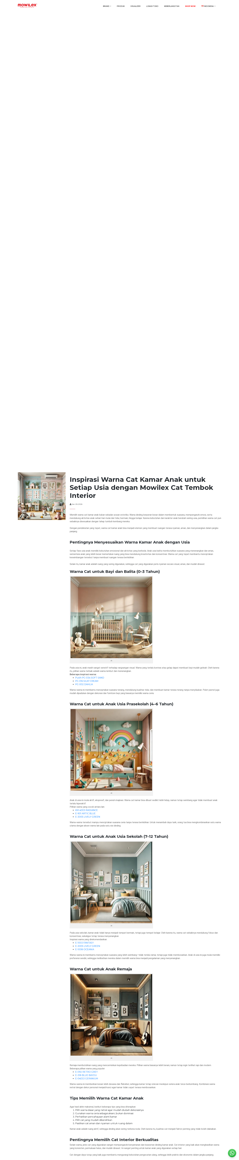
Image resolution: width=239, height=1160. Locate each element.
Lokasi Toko (152, 6)
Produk (121, 6)
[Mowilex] (27, 6)
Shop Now (190, 6)
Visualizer (135, 6)
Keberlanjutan (171, 6)
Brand (106, 6)
